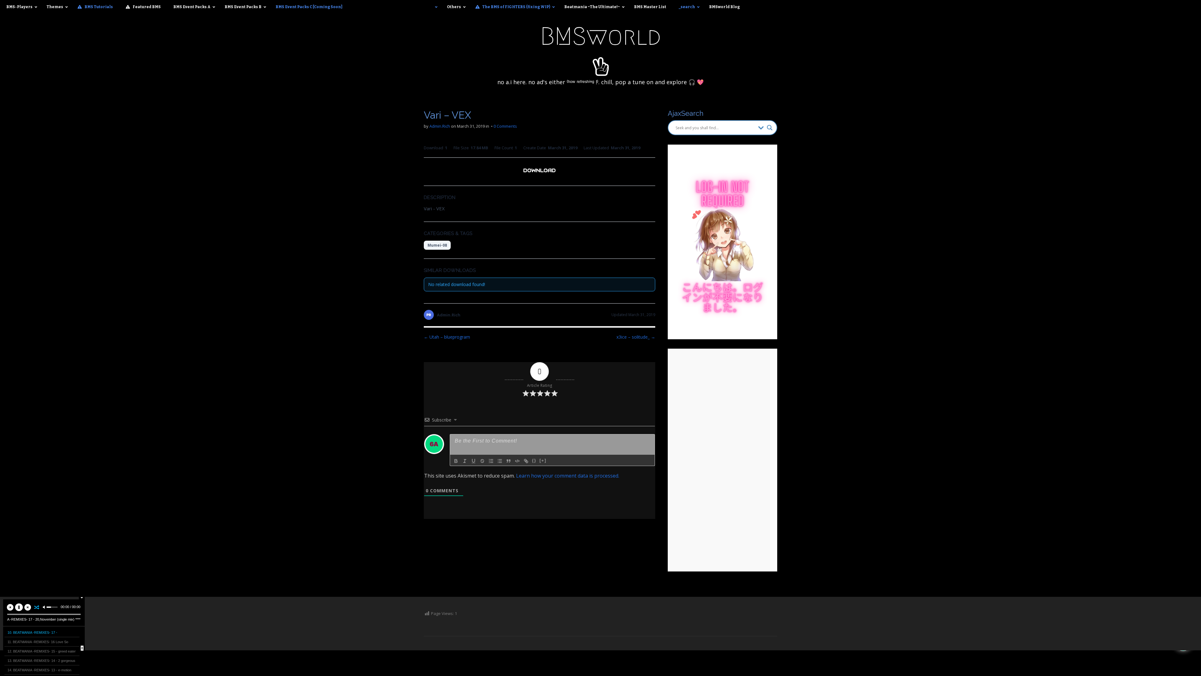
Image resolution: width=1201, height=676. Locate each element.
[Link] (526, 461)
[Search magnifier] (769, 127)
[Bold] (456, 461)
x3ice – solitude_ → (635, 337)
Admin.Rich (439, 126)
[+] (543, 460)
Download (539, 170)
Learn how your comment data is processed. (567, 475)
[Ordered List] (491, 461)
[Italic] (464, 461)
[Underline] (473, 461)
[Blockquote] (508, 461)
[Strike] (482, 461)
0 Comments (505, 126)
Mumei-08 (437, 245)
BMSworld (600, 36)
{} (534, 460)
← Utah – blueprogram (447, 337)
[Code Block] (517, 461)
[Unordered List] (499, 461)
